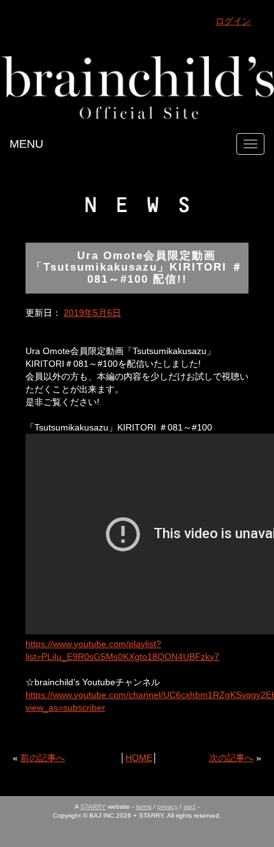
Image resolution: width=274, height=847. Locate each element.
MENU (26, 144)
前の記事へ (42, 758)
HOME (139, 758)
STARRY (93, 806)
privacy (167, 806)
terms (144, 806)
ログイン (233, 21)
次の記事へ (231, 758)
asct (190, 806)
